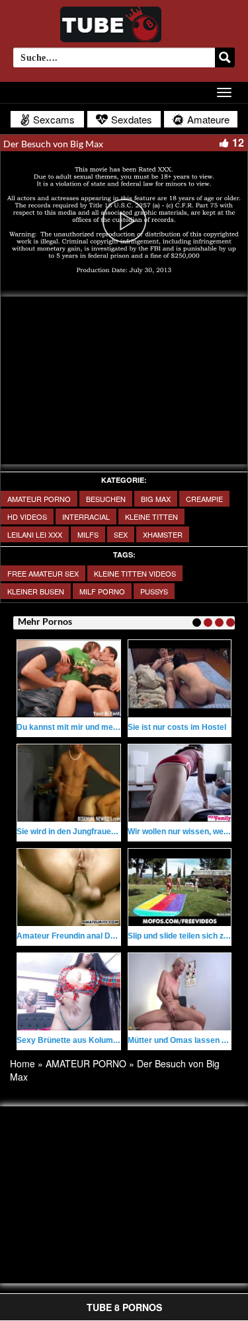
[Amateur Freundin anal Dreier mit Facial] (69, 887)
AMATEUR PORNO (39, 498)
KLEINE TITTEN (151, 516)
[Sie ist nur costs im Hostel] (180, 678)
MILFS (88, 534)
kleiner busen (35, 591)
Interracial (86, 516)
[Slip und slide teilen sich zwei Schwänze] (180, 887)
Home (22, 1063)
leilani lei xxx (34, 534)
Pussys (154, 591)
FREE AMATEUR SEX (43, 573)
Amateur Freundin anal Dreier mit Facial (92, 936)
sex (121, 534)
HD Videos (27, 516)
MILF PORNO (102, 591)
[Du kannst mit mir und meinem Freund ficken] (69, 678)
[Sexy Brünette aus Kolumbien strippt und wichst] (69, 991)
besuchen (106, 498)
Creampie (204, 498)
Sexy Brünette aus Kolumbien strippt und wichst (107, 1040)
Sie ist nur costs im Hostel (177, 727)
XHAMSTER (163, 534)
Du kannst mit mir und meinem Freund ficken (101, 727)
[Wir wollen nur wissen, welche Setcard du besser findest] (180, 783)
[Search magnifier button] (225, 57)
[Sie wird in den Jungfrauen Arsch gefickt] (69, 783)
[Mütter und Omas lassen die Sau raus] (180, 991)
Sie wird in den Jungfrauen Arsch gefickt (93, 831)
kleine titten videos (135, 573)
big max (156, 498)
